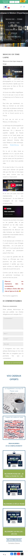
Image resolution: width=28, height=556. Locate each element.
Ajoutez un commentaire (13, 363)
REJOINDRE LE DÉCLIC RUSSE (14, 504)
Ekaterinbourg (14, 145)
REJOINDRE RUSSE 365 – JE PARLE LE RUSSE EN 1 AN (14, 475)
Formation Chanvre (14, 543)
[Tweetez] (22, 554)
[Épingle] (18, 554)
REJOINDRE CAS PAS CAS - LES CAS (14, 532)
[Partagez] (12, 554)
